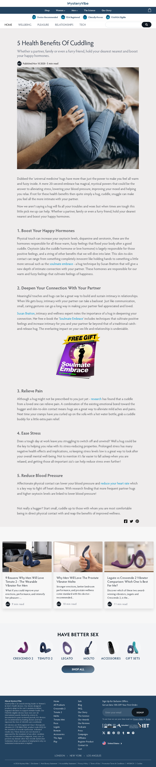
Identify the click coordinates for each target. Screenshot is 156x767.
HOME (8, 24)
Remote (57, 730)
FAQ (80, 708)
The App (58, 737)
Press (80, 730)
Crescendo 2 (60, 708)
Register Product (86, 741)
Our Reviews (84, 723)
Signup (140, 712)
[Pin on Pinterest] (137, 521)
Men (75, 10)
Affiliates (82, 737)
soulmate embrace (61, 263)
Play (55, 741)
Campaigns (83, 734)
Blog (80, 704)
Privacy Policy (83, 763)
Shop (47, 10)
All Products (59, 704)
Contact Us (83, 745)
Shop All (78, 669)
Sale (80, 701)
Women (60, 10)
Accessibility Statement (67, 763)
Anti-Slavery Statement (49, 763)
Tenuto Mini (59, 719)
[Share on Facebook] (125, 521)
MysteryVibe (24, 763)
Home (56, 701)
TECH (82, 24)
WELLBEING (24, 24)
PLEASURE (43, 24)
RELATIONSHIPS (64, 24)
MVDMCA (130, 763)
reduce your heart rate (115, 483)
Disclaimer (35, 763)
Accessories (59, 734)
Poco (56, 723)
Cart (80, 748)
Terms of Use (95, 763)
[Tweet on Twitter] (131, 521)
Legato (57, 726)
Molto (56, 715)
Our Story (107, 10)
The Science (89, 10)
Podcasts (82, 726)
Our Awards (83, 719)
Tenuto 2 (58, 712)
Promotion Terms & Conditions (113, 763)
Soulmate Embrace (71, 318)
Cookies (139, 763)
